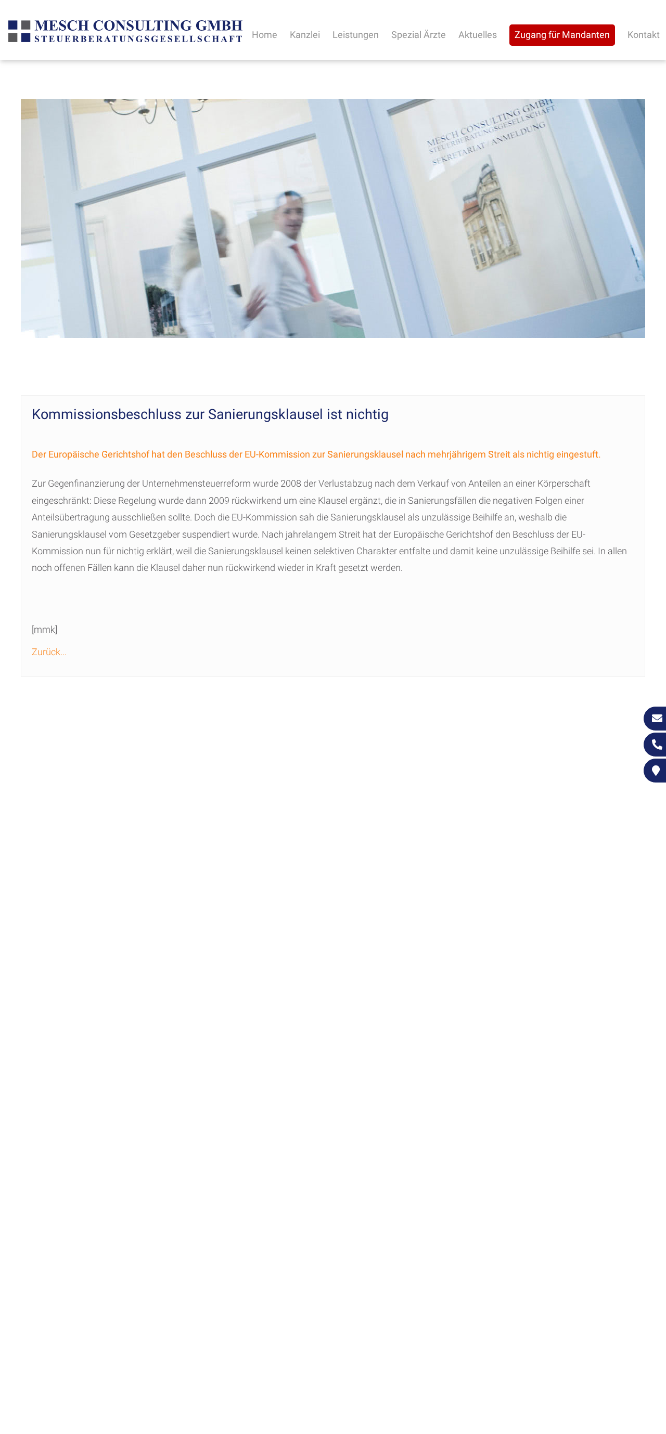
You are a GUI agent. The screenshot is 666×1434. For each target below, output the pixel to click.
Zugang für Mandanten (562, 34)
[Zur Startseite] (125, 40)
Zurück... (49, 651)
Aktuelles (477, 34)
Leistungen (355, 34)
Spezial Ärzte (418, 34)
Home (264, 34)
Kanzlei (305, 34)
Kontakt (643, 34)
